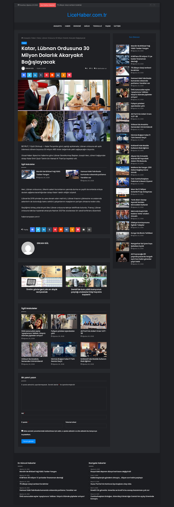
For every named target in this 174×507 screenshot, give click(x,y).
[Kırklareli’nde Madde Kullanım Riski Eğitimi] (94, 349)
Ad (23, 413)
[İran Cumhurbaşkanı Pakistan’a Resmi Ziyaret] (122, 182)
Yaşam (108, 26)
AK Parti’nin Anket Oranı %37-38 (93, 332)
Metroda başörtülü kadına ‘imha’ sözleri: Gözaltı (140, 213)
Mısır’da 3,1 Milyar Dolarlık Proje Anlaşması (141, 190)
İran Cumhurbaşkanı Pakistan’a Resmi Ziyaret (141, 180)
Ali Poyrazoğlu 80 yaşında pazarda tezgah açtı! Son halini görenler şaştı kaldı (141, 258)
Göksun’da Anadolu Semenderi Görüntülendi (32, 360)
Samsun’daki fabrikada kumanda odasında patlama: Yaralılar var (93, 174)
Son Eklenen (134, 37)
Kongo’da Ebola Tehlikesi (142, 233)
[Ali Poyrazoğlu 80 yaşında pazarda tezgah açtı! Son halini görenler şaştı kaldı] (122, 257)
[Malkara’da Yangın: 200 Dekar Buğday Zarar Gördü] (122, 170)
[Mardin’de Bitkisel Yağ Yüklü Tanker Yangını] (28, 174)
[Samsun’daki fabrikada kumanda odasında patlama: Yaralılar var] (72, 174)
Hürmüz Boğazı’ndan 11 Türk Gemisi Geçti (63, 360)
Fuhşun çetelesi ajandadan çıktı (63, 332)
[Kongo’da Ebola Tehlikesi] (122, 236)
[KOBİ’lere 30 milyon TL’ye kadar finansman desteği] (122, 59)
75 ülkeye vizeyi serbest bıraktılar (69, 5)
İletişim (117, 26)
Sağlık (87, 26)
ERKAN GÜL (30, 68)
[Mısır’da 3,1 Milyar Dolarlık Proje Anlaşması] (122, 192)
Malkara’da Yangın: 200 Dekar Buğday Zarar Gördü (141, 170)
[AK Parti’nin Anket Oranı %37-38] (94, 321)
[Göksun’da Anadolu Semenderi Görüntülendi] (34, 349)
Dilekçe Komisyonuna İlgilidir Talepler (140, 223)
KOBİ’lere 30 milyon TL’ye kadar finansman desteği (141, 59)
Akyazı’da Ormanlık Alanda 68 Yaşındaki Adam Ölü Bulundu (139, 158)
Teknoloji (97, 26)
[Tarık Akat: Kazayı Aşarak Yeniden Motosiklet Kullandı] (122, 203)
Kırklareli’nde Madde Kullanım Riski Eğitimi (93, 360)
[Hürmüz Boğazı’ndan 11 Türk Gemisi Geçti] (64, 349)
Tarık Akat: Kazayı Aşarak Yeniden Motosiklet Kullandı (139, 202)
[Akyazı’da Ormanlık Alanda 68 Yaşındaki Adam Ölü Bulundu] (122, 159)
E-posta (25, 422)
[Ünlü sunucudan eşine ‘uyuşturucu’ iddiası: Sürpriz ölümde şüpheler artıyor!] (34, 321)
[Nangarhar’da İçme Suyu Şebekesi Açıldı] (122, 246)
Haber (67, 26)
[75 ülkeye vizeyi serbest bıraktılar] (122, 71)
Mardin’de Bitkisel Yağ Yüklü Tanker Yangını (140, 47)
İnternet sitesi (71, 422)
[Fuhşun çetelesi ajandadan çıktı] (64, 321)
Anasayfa (58, 26)
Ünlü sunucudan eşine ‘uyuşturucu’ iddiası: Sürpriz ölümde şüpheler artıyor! (33, 333)
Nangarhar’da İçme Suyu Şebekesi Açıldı (141, 244)
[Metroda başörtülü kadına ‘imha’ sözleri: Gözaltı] (122, 214)
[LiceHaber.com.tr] (87, 15)
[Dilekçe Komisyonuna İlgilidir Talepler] (122, 225)
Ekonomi (77, 26)
